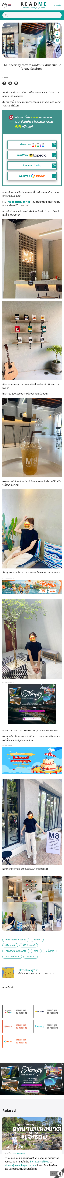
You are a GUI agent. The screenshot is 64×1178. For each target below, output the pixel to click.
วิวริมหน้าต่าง (19, 1153)
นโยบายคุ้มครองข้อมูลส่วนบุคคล (20, 1165)
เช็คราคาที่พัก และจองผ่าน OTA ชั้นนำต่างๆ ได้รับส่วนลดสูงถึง (34, 122)
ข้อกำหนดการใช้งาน (39, 1162)
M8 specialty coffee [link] (19, 202)
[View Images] (12, 889)
